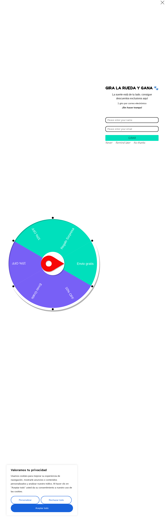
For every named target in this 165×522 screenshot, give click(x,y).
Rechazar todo (56, 500)
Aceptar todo (42, 508)
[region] (41, 490)
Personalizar (25, 500)
